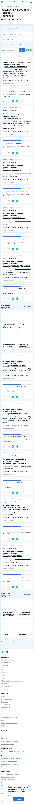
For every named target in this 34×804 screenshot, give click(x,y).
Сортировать (24, 45)
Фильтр (8, 45)
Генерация (4, 714)
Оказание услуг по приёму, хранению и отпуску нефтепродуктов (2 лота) (13, 553)
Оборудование (5, 665)
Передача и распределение (9, 717)
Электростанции (6, 672)
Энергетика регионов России (9, 741)
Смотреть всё (27, 306)
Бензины (24, 125)
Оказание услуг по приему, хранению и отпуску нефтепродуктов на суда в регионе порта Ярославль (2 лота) (16, 264)
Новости (3, 733)
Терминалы (4, 689)
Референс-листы (6, 662)
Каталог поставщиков (7, 660)
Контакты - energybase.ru (8, 779)
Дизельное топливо (8, 127)
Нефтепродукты (5, 707)
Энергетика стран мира (7, 744)
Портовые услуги (13, 176)
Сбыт (2, 720)
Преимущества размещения (9, 761)
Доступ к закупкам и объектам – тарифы (12, 751)
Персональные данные (7, 777)
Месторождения (5, 686)
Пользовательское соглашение (10, 774)
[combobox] (17, 34)
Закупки (3, 735)
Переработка (4, 702)
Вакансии (4, 738)
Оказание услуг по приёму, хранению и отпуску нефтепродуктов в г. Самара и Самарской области (14, 364)
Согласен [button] (18, 799)
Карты (3, 725)
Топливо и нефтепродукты (13, 125)
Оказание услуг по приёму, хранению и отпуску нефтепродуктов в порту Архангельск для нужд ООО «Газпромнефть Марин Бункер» (15, 169)
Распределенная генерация (9, 723)
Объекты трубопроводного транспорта (12, 681)
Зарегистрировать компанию (9, 764)
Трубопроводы (5, 678)
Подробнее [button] (9, 795)
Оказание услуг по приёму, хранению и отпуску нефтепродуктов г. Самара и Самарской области (14, 216)
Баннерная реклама (6, 767)
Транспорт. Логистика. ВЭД (23, 121)
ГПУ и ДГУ (18, 70)
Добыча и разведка (6, 699)
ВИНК (3, 696)
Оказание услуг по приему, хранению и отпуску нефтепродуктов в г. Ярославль (15, 411)
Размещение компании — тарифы (10, 758)
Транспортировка (6, 704)
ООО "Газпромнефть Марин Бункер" (18, 80)
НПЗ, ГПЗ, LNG (5, 675)
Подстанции (4, 683)
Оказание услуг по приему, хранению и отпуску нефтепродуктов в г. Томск (13, 116)
